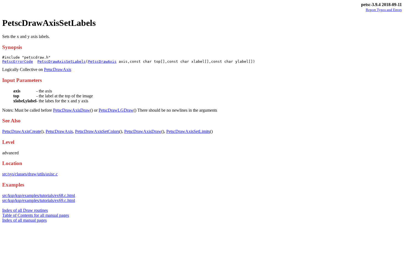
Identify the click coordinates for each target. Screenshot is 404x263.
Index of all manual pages (24, 220)
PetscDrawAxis (102, 61)
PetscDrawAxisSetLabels (61, 61)
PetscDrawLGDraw (116, 110)
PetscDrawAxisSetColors (97, 131)
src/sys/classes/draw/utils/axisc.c (30, 174)
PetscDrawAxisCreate (21, 131)
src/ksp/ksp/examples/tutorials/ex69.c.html (38, 200)
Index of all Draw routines (25, 210)
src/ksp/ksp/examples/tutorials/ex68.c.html (38, 195)
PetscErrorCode (17, 61)
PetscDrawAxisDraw (71, 110)
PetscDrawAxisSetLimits (188, 131)
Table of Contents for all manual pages (35, 215)
